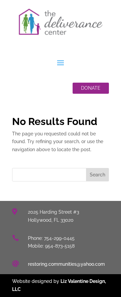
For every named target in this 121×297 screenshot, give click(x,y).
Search (97, 174)
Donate (90, 88)
